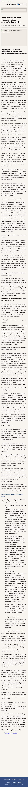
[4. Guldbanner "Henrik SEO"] (14, 752)
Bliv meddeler (21, 779)
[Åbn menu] (25, 4)
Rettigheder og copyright (17, 782)
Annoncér (8, 782)
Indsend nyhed (7, 779)
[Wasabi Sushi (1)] (14, 10)
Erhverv (3, 15)
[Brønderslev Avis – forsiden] (14, 4)
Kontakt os (14, 779)
